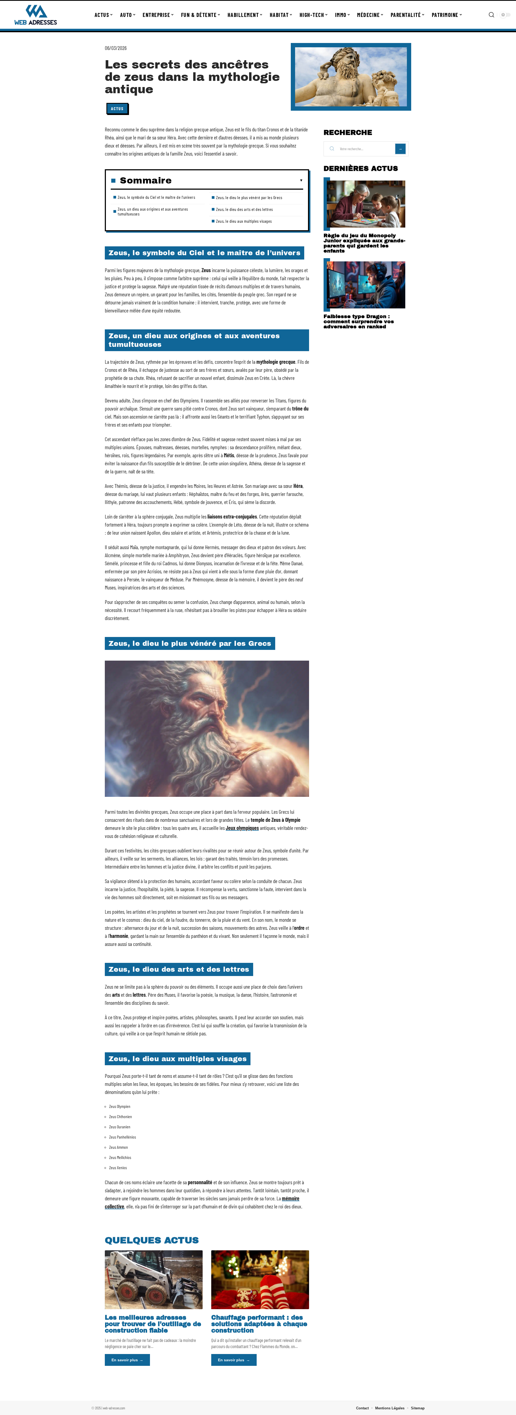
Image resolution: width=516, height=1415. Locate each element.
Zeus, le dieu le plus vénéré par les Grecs (249, 197)
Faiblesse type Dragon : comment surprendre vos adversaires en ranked (359, 321)
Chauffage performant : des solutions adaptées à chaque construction (259, 1324)
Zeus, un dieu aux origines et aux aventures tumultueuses (153, 211)
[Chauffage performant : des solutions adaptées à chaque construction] (260, 1279)
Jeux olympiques (242, 827)
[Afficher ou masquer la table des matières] (237, 180)
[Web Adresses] (35, 14)
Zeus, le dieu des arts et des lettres (244, 209)
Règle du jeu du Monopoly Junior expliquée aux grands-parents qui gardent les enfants (364, 243)
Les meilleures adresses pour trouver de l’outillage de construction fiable (153, 1324)
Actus (117, 108)
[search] (491, 14)
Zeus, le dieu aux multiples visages (244, 221)
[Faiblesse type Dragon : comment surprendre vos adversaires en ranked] (366, 284)
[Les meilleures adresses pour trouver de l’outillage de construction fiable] (154, 1279)
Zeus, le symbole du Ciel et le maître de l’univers (156, 197)
